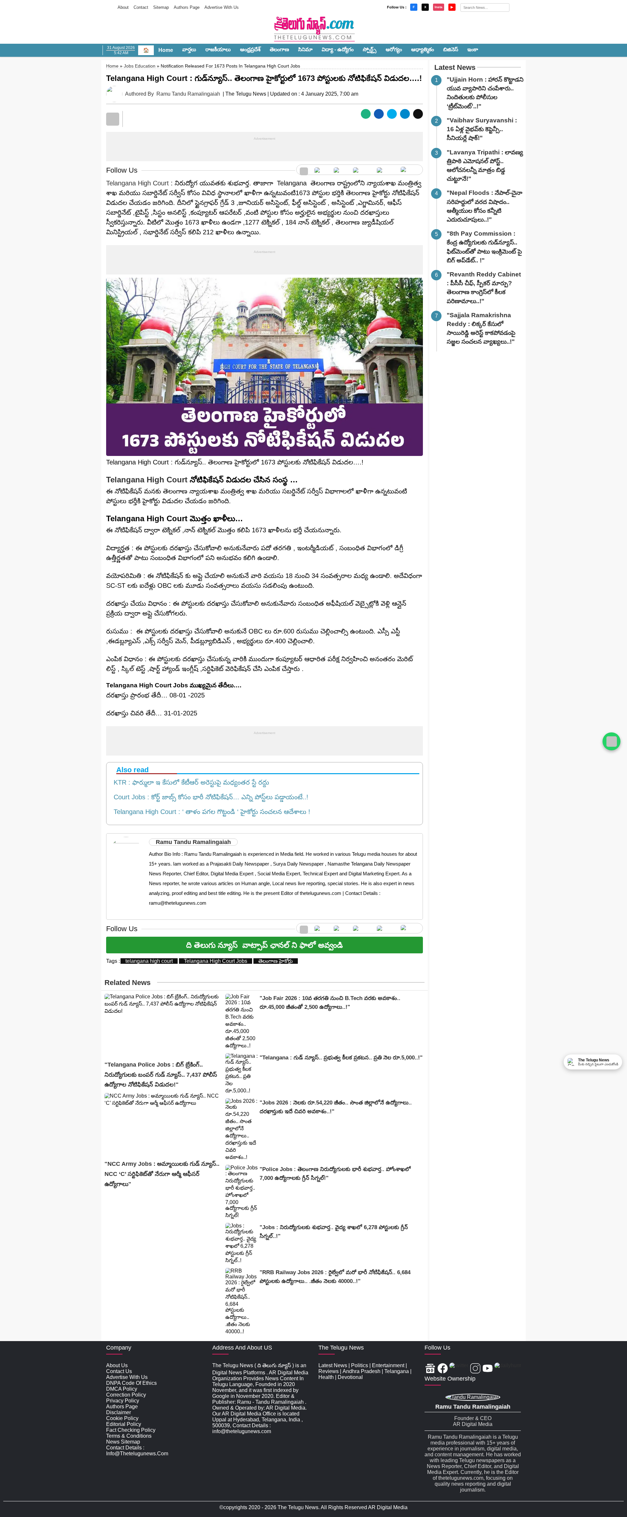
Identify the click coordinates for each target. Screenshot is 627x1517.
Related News (127, 982)
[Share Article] (366, 114)
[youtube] (385, 169)
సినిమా (305, 49)
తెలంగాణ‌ (279, 49)
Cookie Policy (122, 1418)
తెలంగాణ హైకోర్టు (275, 961)
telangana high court (149, 961)
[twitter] (340, 169)
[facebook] (321, 169)
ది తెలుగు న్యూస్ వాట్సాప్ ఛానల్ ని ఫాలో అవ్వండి (264, 945)
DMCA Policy (121, 1389)
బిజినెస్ (450, 49)
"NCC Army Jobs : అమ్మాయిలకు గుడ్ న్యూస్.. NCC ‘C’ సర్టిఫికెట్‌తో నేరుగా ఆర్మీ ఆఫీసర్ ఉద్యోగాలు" (161, 1174)
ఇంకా (472, 49)
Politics (359, 1365)
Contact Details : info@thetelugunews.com (137, 1450)
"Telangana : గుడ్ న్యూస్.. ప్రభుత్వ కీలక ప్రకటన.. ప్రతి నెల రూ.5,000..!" (341, 1058)
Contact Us (119, 1371)
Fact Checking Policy (130, 1430)
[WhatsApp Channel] (611, 741)
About (123, 7)
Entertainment (388, 1365)
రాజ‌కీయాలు (218, 49)
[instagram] (361, 169)
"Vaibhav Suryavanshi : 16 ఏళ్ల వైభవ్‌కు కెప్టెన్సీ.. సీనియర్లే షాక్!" (482, 129)
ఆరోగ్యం (394, 49)
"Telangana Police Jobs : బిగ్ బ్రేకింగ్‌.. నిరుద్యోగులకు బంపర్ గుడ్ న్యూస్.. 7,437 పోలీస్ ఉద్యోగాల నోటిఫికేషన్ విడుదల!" (160, 1074)
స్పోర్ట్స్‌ (370, 49)
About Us (117, 1365)
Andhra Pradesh (361, 1371)
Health (326, 1377)
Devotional (350, 1377)
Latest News (454, 67)
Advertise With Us (221, 7)
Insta (438, 7)
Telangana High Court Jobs (215, 961)
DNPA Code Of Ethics (131, 1383)
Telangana (396, 1371)
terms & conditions (129, 1436)
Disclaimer (118, 1412)
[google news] (304, 169)
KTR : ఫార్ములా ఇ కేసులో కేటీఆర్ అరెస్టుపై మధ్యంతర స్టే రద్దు (189, 782)
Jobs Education (139, 66)
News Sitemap (123, 1442)
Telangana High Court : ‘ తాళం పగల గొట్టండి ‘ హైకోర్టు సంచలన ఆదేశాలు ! (210, 811)
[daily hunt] (410, 169)
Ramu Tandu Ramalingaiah (188, 94)
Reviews (328, 1371)
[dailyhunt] (507, 1369)
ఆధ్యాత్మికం (422, 49)
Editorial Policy (123, 1424)
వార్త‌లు (189, 49)
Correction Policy (126, 1395)
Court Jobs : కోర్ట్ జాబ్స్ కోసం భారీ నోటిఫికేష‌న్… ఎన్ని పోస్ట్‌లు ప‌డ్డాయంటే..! (209, 797)
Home (165, 50)
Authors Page (187, 7)
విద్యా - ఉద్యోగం (338, 49)
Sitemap (161, 7)
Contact (141, 7)
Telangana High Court (137, 183)
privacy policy (122, 1400)
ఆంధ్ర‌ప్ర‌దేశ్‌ (250, 49)
